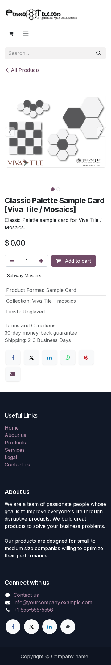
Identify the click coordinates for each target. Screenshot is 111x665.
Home (12, 428)
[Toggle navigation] (25, 33)
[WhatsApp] (67, 357)
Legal (11, 457)
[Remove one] (12, 261)
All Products (25, 70)
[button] (10, 132)
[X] (31, 357)
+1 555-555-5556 (33, 610)
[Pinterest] (86, 357)
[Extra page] (67, 626)
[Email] (13, 374)
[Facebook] (13, 357)
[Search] (98, 53)
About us (15, 435)
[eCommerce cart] (11, 33)
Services (15, 450)
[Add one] (41, 261)
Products (15, 442)
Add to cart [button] (77, 261)
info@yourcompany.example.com (53, 602)
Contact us (17, 465)
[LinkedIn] (49, 357)
